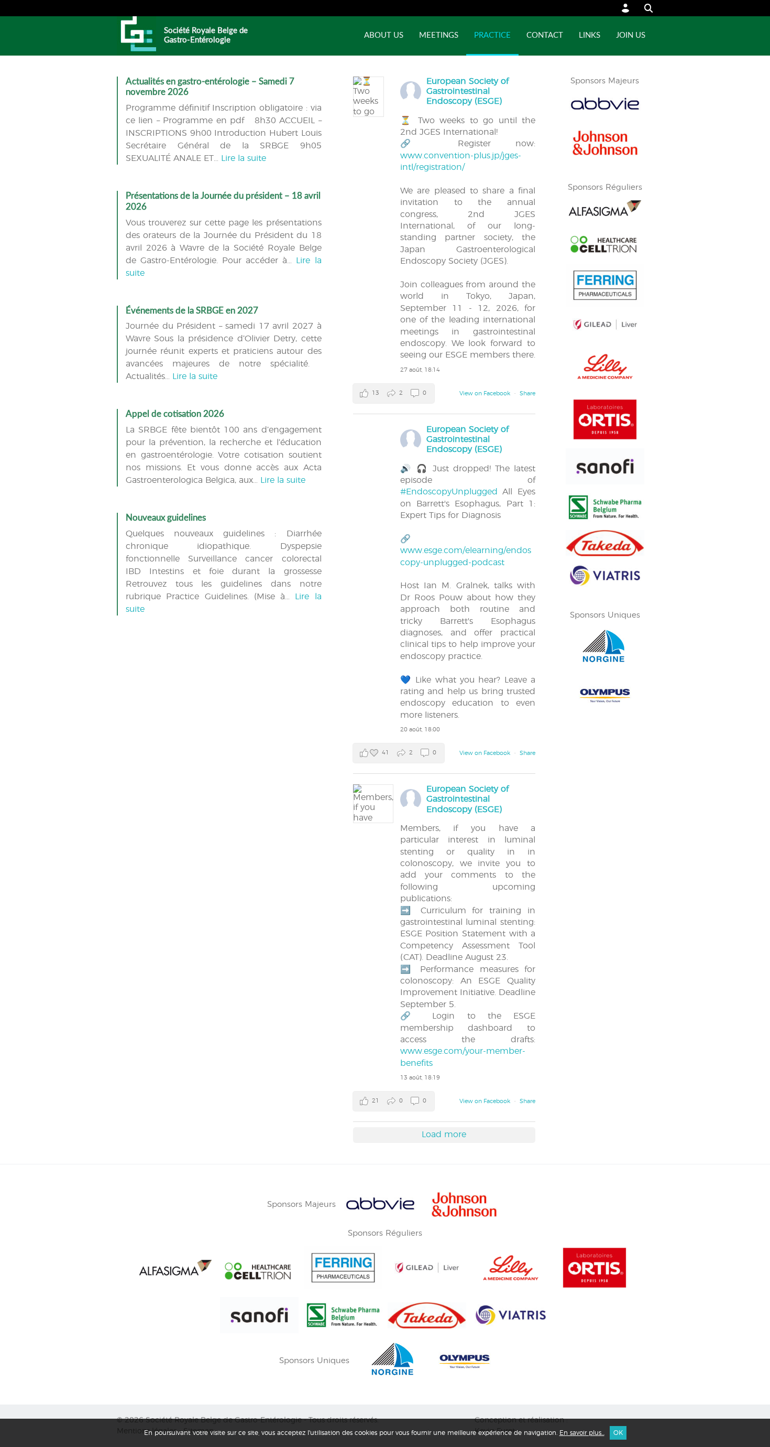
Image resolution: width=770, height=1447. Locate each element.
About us (383, 35)
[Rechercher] (643, 8)
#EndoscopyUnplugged (449, 492)
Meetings (438, 35)
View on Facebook (485, 393)
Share (527, 393)
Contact (544, 35)
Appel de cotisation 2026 (175, 413)
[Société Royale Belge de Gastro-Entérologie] (136, 36)
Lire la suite (243, 158)
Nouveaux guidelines (166, 517)
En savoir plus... (581, 1433)
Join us (630, 35)
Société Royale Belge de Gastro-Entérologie (206, 35)
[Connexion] (626, 8)
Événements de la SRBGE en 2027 (192, 310)
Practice (492, 35)
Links (589, 35)
